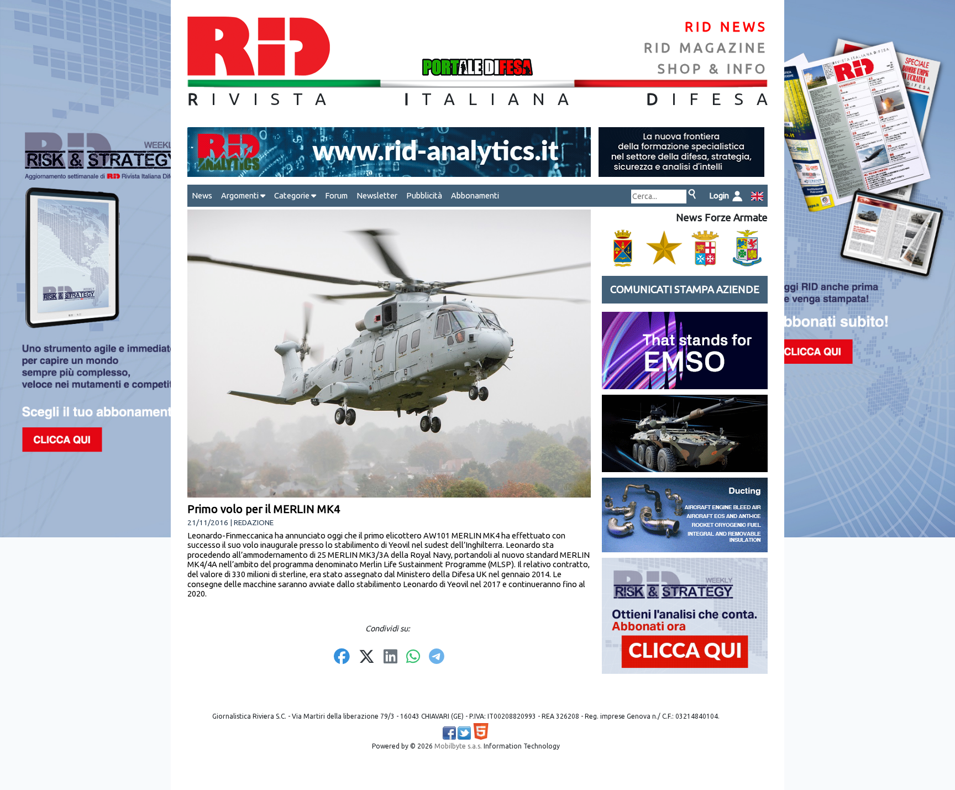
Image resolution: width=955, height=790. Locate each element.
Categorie (292, 195)
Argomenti (240, 195)
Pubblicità (424, 195)
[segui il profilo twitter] (464, 733)
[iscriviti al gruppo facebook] (449, 733)
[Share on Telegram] (436, 657)
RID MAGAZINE (706, 47)
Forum (336, 195)
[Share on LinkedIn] (390, 657)
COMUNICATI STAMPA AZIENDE (684, 289)
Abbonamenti (475, 195)
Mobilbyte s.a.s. (458, 746)
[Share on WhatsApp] (413, 657)
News (202, 195)
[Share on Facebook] (342, 657)
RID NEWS (726, 26)
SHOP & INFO (713, 68)
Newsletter (376, 195)
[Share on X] (367, 657)
